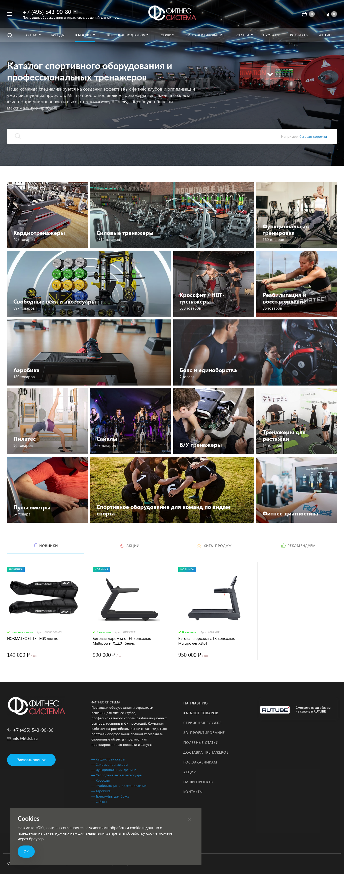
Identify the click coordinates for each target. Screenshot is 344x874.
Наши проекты (198, 781)
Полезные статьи (201, 742)
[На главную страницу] (172, 13)
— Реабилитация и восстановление (119, 785)
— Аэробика (101, 791)
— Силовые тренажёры (109, 764)
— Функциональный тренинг (113, 770)
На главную (195, 703)
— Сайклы (99, 801)
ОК (26, 851)
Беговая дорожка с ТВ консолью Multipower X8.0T (206, 641)
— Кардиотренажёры (108, 759)
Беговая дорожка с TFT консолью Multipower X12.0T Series (122, 641)
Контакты (193, 791)
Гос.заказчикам (200, 762)
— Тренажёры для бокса (110, 796)
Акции (189, 772)
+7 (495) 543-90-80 (47, 11)
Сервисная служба (202, 722)
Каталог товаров (200, 713)
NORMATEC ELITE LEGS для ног (33, 638)
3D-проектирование (204, 732)
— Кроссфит (100, 780)
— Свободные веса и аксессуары (116, 775)
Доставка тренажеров (206, 752)
